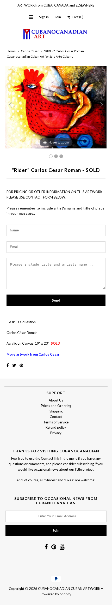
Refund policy (56, 427)
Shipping (56, 411)
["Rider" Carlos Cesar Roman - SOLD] (56, 156)
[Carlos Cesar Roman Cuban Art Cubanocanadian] (51, 156)
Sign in (44, 17)
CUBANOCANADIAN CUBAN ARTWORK (69, 588)
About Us (56, 400)
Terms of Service (56, 422)
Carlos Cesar (30, 51)
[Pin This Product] (21, 365)
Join (58, 17)
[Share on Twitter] (14, 365)
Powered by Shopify (56, 594)
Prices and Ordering (56, 406)
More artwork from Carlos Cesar (33, 354)
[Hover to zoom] (55, 107)
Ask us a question (22, 322)
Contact (56, 417)
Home (11, 51)
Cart (76, 17)
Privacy (55, 433)
